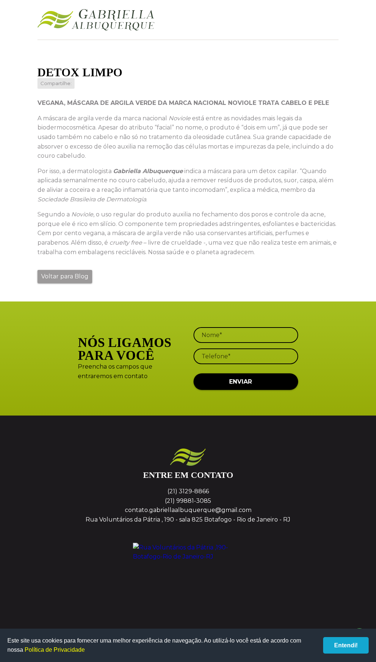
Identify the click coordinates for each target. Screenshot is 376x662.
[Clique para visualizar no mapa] (187, 570)
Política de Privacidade (55, 650)
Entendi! (346, 645)
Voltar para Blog (64, 276)
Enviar (240, 381)
